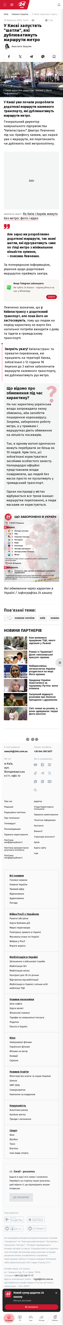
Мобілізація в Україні (24, 957)
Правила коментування (46, 815)
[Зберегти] (54, 56)
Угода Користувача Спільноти (44, 808)
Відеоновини (17, 893)
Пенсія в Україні (18, 1026)
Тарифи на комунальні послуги (27, 1017)
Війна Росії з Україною (24, 914)
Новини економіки (22, 999)
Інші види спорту (19, 1153)
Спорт (13, 1130)
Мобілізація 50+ (18, 966)
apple (37, 1219)
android (14, 1219)
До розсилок (21, 1197)
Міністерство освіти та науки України (30, 1076)
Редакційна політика (15, 812)
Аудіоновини (17, 898)
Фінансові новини (20, 1012)
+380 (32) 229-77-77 (23, 1275)
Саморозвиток (18, 1089)
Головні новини (18, 880)
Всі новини (17, 875)
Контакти (39, 826)
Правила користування (16, 835)
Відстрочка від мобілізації (24, 979)
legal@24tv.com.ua (43, 1279)
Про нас (8, 801)
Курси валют (17, 1008)
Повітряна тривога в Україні (25, 932)
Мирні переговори (20, 927)
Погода (13, 902)
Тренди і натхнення (20, 1119)
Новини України (20, 14)
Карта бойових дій (20, 923)
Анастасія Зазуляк (21, 46)
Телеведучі (9, 824)
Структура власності (44, 837)
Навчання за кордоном (22, 1094)
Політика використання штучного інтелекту (16, 849)
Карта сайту (40, 848)
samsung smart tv (37, 1228)
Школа (13, 1080)
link (35, 765)
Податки (14, 1022)
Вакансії (38, 831)
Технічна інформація (45, 820)
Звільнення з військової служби (27, 961)
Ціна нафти (16, 1003)
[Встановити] (31, 1300)
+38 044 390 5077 (43, 751)
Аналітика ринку (19, 1110)
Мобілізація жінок (20, 970)
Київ (6, 14)
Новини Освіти (19, 1071)
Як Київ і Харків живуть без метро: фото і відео (31, 216)
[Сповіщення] (59, 5)
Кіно (12, 1037)
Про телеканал (11, 818)
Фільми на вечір (19, 1051)
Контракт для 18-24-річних (24, 975)
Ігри (36, 853)
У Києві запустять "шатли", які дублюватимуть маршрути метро (45, 14)
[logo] (22, 4)
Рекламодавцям (12, 829)
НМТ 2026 (15, 1085)
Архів (36, 842)
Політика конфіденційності (13, 841)
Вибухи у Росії (17, 941)
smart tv (14, 1228)
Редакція (8, 807)
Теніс (12, 1144)
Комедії (14, 1056)
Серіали (14, 1060)
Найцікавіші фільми (21, 1042)
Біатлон (14, 1148)
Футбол (14, 1139)
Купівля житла (18, 1114)
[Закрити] (56, 1292)
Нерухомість (18, 1105)
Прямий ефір (17, 889)
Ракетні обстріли (19, 918)
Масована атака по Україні (24, 936)
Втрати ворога (18, 945)
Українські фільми (20, 1046)
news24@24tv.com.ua (16, 751)
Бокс (12, 1134)
